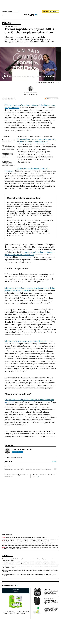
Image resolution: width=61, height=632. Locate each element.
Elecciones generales (10, 26)
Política (6, 23)
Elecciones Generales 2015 (36, 469)
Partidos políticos (9, 469)
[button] (30, 64)
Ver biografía (15, 451)
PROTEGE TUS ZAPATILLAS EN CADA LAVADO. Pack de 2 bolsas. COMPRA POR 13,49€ (16, 612)
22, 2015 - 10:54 (32, 94)
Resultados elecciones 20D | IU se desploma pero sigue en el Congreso (8, 163)
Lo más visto (5, 555)
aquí (37, 476)
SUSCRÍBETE (45, 11)
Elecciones (16, 469)
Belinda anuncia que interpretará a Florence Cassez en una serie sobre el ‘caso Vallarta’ (30, 544)
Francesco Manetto (30, 93)
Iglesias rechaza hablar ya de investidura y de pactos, (26, 341)
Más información (9, 476)
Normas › (54, 461)
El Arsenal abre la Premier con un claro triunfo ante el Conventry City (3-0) (26, 537)
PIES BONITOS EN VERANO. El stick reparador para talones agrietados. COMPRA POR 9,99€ (51, 610)
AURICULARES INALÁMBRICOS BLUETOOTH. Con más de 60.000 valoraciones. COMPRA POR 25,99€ (51, 592)
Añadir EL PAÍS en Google (52, 98)
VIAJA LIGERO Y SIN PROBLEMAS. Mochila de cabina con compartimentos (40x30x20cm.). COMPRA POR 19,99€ (51, 601)
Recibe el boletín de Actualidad (14, 457)
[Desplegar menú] (3, 15)
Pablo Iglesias (47, 469)
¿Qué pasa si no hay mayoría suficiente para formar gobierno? (7, 155)
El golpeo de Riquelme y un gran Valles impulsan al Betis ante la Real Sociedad (27, 541)
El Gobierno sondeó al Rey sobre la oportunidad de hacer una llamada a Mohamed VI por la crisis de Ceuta (29, 563)
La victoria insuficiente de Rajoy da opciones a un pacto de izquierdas (8, 147)
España (27, 469)
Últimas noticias (7, 534)
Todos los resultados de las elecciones (8, 140)
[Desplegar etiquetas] (55, 469)
